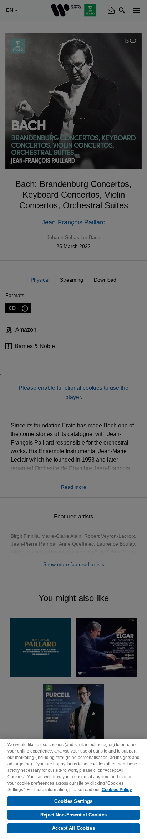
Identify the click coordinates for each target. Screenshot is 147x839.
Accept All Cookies (73, 828)
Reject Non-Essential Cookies (73, 815)
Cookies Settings (73, 801)
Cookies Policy (117, 789)
